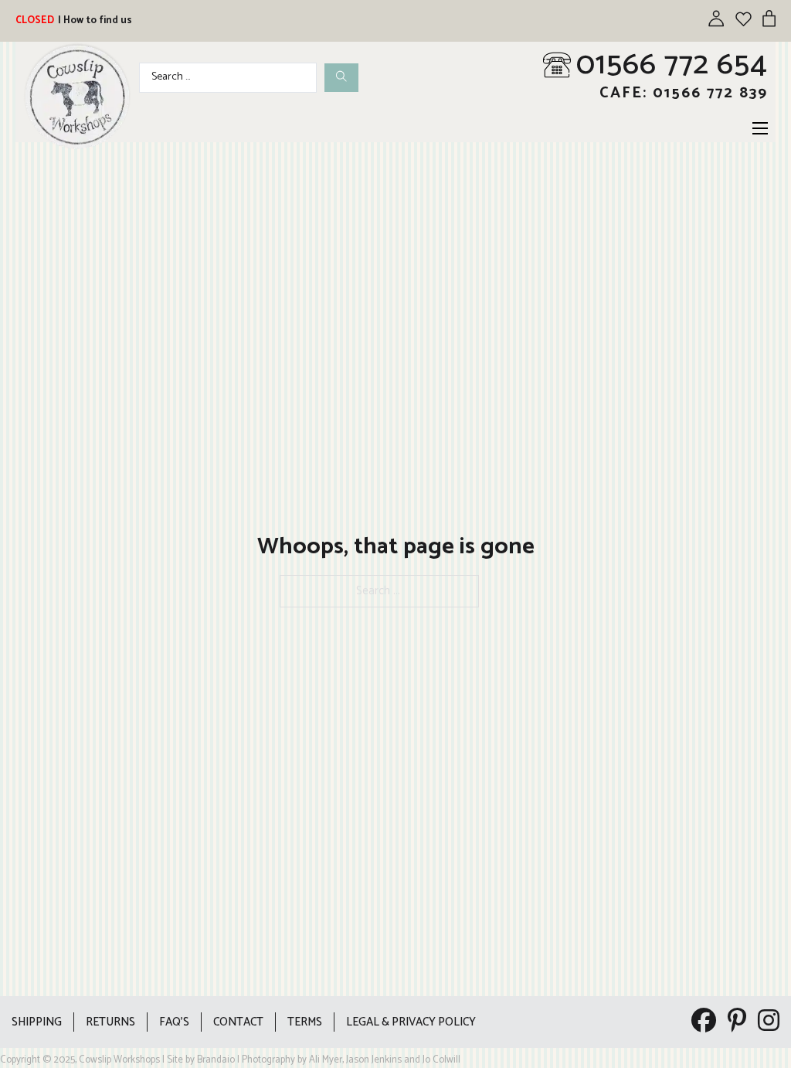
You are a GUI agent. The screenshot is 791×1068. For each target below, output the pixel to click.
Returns (110, 1022)
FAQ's (174, 1022)
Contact (238, 1022)
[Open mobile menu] (760, 128)
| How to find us (95, 20)
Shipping (37, 1022)
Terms (304, 1022)
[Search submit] (341, 77)
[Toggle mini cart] (769, 18)
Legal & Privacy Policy (411, 1022)
